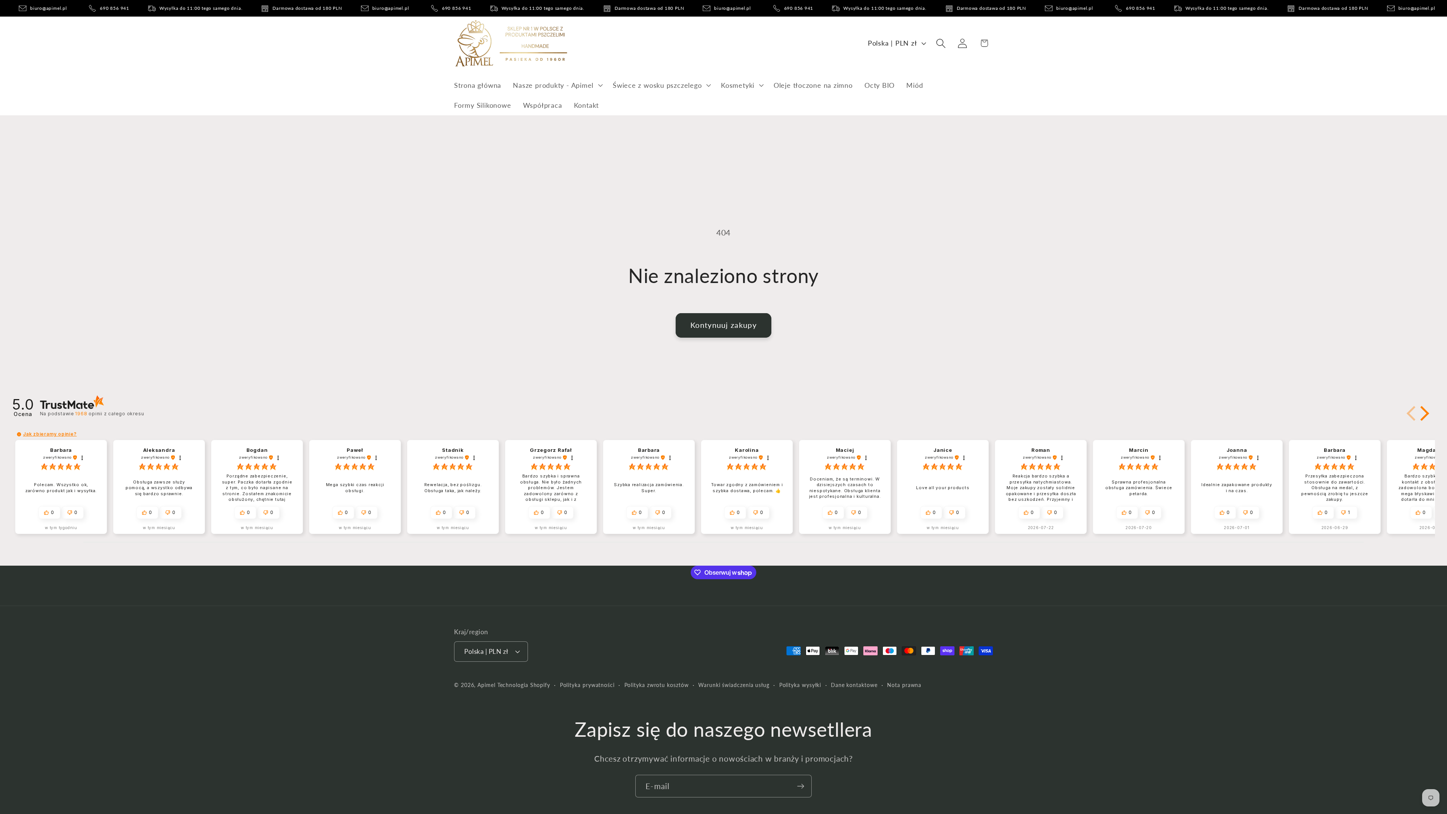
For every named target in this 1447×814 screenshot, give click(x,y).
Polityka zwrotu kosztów (656, 685)
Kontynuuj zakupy (723, 325)
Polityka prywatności (587, 685)
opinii (109, 413)
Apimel (486, 685)
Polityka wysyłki (800, 685)
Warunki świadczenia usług (733, 685)
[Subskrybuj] (800, 786)
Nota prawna (904, 685)
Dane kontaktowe (854, 685)
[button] (557, 85)
